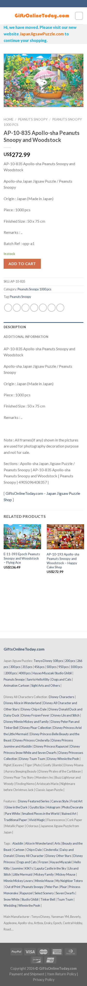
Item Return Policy (61, 974)
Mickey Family (44, 874)
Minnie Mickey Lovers (18, 881)
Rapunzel (26, 893)
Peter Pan (51, 887)
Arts (57, 843)
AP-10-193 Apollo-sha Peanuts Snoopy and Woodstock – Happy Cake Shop (63, 560)
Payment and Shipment (26, 974)
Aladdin (17, 843)
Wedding (10, 905)
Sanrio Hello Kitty (38, 679)
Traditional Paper (15, 820)
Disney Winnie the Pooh (63, 759)
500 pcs (51, 667)
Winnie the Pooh (29, 905)
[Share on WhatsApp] (8, 308)
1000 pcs (76, 667)
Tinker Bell (47, 899)
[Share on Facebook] (17, 308)
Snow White (12, 899)
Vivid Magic (37, 820)
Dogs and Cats (61, 679)
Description (15, 327)
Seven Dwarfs (65, 893)
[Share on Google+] (52, 308)
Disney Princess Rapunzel (51, 746)
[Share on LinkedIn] (60, 308)
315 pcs (27, 667)
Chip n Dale (34, 850)
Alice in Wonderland (39, 843)
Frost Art (76, 801)
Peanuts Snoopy (33, 119)
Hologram (53, 807)
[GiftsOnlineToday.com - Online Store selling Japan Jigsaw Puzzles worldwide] (42, 15)
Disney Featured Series (33, 801)
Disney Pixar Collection (35, 728)
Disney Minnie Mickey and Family (26, 722)
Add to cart (22, 263)
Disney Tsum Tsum (32, 759)
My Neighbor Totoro (69, 881)
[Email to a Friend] (34, 308)
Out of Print (12, 887)
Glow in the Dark (16, 807)
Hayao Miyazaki (61, 862)
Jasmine (17, 868)
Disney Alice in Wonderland (22, 703)
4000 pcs (25, 673)
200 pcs (70, 661)
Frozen (43, 862)
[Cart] (79, 16)
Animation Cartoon (16, 685)
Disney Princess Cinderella (31, 740)
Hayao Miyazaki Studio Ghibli (52, 673)
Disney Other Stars (58, 856)
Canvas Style (60, 801)
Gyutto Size (37, 807)
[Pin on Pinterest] (43, 308)
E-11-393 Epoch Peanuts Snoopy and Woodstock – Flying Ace (22, 558)
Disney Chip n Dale (34, 709)
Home (8, 119)
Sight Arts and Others (45, 685)
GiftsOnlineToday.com (24, 493)
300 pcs (15, 667)
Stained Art (68, 813)
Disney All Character (30, 856)
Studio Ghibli (30, 899)
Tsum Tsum (65, 899)
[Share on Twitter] (25, 308)
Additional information (26, 337)
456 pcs (39, 667)
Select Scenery (44, 893)
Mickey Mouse (65, 874)
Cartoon (18, 850)
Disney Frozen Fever (35, 715)
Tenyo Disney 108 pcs (48, 661)
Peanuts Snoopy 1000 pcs (34, 289)
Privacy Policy (43, 980)
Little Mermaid (22, 874)
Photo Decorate (72, 807)
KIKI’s (29, 868)
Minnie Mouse (44, 881)
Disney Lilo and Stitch (65, 715)
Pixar (63, 887)
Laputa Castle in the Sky (50, 868)
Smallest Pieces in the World (40, 813)
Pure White (12, 813)
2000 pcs (11, 673)
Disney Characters (61, 697)
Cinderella (51, 850)
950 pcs (63, 667)
